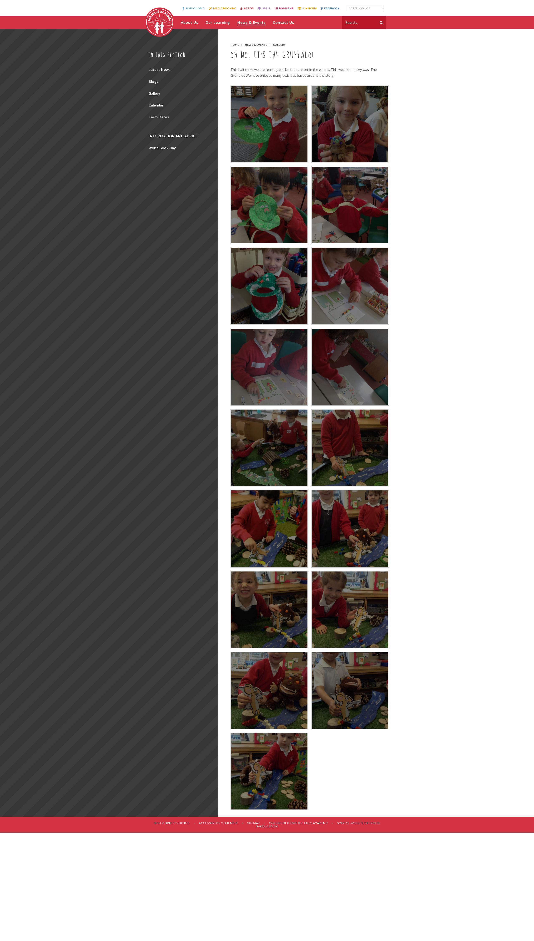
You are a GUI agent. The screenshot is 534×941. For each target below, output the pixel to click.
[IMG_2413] (269, 286)
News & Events (256, 44)
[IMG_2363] (350, 367)
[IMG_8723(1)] (269, 528)
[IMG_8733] (350, 609)
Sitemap (253, 823)
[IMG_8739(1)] (269, 771)
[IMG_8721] (350, 448)
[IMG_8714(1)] (350, 124)
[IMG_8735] (269, 690)
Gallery (279, 44)
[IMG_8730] (269, 609)
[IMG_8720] (269, 124)
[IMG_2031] (269, 448)
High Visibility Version (172, 823)
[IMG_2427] (269, 205)
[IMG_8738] (350, 690)
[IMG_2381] (350, 286)
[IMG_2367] (269, 367)
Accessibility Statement (218, 823)
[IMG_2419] (350, 205)
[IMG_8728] (350, 528)
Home (234, 44)
